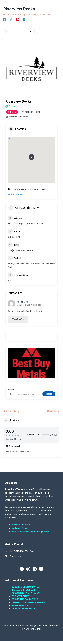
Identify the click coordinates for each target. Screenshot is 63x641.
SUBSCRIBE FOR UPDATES (25, 587)
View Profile (18, 319)
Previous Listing (10, 411)
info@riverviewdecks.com (20, 250)
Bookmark (30, 31)
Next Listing (54, 411)
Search (11, 389)
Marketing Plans (19, 528)
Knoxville (13, 117)
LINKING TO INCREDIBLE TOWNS (28, 602)
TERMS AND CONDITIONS (25, 599)
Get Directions (18, 194)
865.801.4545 (14, 237)
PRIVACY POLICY (20, 596)
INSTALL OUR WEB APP (24, 590)
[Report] (40, 31)
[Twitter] (11, 19)
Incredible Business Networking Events (30, 531)
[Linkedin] (24, 19)
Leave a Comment (12, 14)
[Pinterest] (17, 19)
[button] (31, 157)
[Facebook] (4, 19)
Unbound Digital (33, 629)
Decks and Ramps (33, 112)
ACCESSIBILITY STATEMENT (26, 593)
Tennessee (23, 117)
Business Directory (21, 524)
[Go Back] (8, 31)
